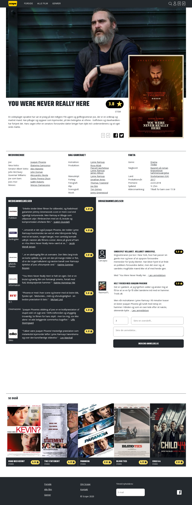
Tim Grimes (96, 189)
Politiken (13, 217)
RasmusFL (104, 292)
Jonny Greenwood (99, 192)
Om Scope (85, 484)
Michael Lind (57, 299)
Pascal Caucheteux (99, 168)
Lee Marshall (66, 337)
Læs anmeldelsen (157, 275)
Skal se (179, 3)
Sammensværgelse (159, 172)
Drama (153, 162)
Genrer (56, 3)
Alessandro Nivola (39, 175)
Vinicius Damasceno (40, 185)
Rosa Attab (95, 165)
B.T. (10, 302)
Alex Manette (36, 168)
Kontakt (84, 489)
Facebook (179, 492)
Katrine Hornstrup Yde (64, 282)
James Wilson (97, 172)
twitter (121, 135)
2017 (152, 179)
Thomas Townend (99, 182)
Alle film (42, 3)
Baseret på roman (159, 168)
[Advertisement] (32, 140)
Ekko (11, 340)
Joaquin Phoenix (38, 162)
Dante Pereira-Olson (40, 178)
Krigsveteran (156, 170)
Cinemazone (15, 309)
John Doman (36, 172)
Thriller (153, 164)
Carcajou (103, 260)
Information (14, 285)
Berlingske (14, 239)
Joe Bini (94, 186)
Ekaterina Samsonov (40, 165)
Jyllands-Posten (12, 265)
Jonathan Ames (97, 179)
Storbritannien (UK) (159, 176)
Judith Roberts (37, 181)
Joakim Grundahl (62, 221)
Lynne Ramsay (97, 162)
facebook (115, 135)
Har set (184, 3)
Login (174, 3)
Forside (28, 3)
